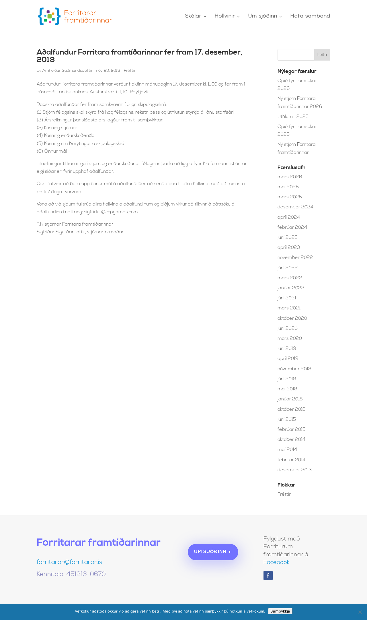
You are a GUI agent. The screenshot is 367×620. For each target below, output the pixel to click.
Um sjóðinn (262, 16)
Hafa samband (310, 16)
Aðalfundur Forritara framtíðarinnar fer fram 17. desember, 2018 (139, 56)
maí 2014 (287, 449)
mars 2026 (290, 177)
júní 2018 (287, 379)
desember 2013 (295, 470)
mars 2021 (289, 308)
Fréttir (130, 71)
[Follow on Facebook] (268, 575)
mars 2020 (290, 338)
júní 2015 (287, 419)
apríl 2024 (289, 217)
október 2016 (292, 409)
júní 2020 (288, 328)
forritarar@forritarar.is (69, 562)
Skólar (193, 16)
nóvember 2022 (295, 257)
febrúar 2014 (291, 460)
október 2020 (292, 318)
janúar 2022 (291, 288)
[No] (360, 612)
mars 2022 (290, 278)
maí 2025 (288, 187)
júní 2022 (288, 268)
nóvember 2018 (294, 369)
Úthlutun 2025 (293, 117)
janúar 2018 (290, 399)
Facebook (276, 562)
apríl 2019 (288, 358)
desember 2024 (295, 207)
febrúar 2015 (291, 429)
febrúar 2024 (292, 227)
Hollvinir (225, 16)
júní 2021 (287, 298)
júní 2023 (288, 237)
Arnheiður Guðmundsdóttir (67, 71)
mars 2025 (290, 197)
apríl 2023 (289, 247)
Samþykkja (280, 611)
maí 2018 (287, 389)
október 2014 (291, 439)
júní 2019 (287, 348)
